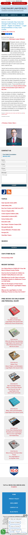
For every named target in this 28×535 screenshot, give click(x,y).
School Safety (6, 219)
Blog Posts (14, 511)
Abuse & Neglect (7, 211)
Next (14, 123)
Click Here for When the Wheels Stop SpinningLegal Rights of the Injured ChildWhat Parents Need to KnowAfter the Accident (14, 343)
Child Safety (6, 205)
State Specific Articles (9, 203)
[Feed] (8, 192)
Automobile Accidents (9, 216)
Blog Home (4, 15)
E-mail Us (14, 487)
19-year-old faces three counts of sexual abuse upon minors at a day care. (13, 87)
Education (5, 221)
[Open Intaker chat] (10, 534)
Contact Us (14, 15)
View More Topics (6, 235)
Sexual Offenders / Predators (10, 229)
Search (14, 247)
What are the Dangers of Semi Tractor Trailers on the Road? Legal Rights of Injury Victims (13, 285)
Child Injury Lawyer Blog (14, 9)
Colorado (7, 113)
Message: (4, 172)
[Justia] (3, 192)
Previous (4, 123)
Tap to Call (6, 3)
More (23, 15)
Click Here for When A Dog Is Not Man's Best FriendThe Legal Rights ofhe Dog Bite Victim (14, 454)
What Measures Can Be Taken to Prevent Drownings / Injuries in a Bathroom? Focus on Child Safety (13, 279)
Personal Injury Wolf (7, 257)
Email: (3, 164)
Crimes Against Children (9, 213)
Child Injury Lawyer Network (17, 39)
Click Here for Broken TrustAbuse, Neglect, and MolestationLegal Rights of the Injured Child (14, 365)
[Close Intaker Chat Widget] (26, 515)
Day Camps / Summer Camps (11, 224)
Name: (3, 160)
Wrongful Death (7, 227)
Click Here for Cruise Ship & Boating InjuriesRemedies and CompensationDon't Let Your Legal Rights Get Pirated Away (14, 432)
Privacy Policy (14, 498)
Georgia (4, 232)
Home (10, 123)
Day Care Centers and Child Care (15, 113)
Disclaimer (14, 503)
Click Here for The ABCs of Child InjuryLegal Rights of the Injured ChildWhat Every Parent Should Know (14, 320)
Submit (14, 185)
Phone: (3, 168)
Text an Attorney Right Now (19, 3)
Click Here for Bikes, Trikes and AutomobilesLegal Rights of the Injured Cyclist (14, 410)
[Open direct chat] (24, 515)
